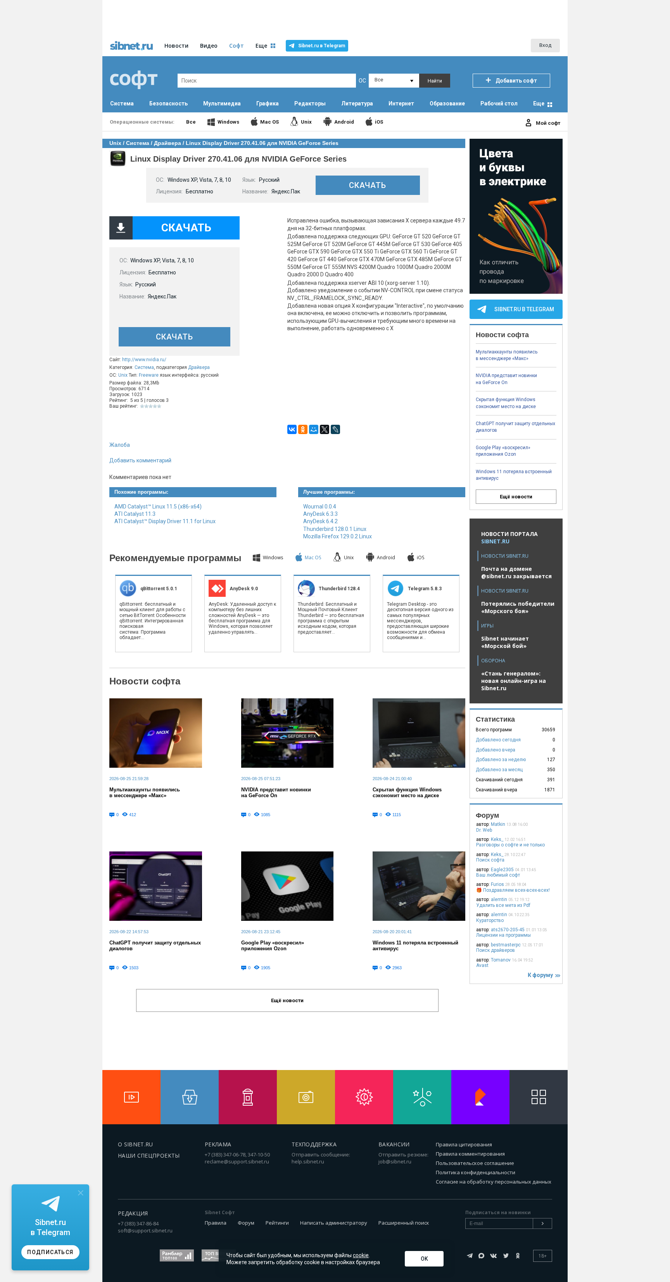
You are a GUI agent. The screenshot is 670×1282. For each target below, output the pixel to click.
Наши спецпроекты (149, 1155)
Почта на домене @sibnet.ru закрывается (516, 572)
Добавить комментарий (140, 460)
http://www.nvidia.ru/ (144, 359)
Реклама (218, 1144)
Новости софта (144, 681)
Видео (209, 45)
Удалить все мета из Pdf (503, 905)
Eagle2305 (502, 869)
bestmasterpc (506, 945)
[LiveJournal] (335, 429)
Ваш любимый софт (498, 875)
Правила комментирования (470, 1153)
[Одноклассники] (302, 429)
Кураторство (490, 920)
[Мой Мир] (313, 429)
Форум (246, 1222)
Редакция (133, 1213)
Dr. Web (484, 830)
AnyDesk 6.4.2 (320, 521)
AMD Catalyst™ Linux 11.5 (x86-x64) (158, 506)
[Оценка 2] (146, 406)
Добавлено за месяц (499, 769)
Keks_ (497, 839)
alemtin (499, 899)
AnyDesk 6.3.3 (320, 514)
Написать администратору (333, 1222)
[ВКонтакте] (292, 429)
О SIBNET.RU (135, 1144)
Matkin (498, 824)
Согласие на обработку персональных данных (493, 1181)
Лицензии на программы (503, 935)
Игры (487, 625)
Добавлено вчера (495, 750)
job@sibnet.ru (394, 1161)
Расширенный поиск (403, 1222)
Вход (545, 44)
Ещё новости (516, 497)
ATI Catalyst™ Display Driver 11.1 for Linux (165, 521)
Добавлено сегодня (498, 740)
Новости (176, 45)
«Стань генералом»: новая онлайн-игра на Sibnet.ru (513, 681)
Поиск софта (490, 860)
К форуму (541, 975)
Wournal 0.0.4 (319, 506)
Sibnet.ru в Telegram (321, 45)
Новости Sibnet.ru (504, 556)
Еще (538, 103)
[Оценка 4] (155, 406)
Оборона (493, 660)
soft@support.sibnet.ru (145, 1230)
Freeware (149, 375)
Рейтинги (277, 1222)
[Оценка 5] (159, 406)
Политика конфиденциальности (475, 1172)
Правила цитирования (464, 1144)
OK (424, 1259)
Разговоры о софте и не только (510, 845)
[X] (324, 429)
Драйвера (199, 367)
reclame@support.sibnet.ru (237, 1161)
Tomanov (501, 960)
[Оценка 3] (151, 406)
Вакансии (394, 1144)
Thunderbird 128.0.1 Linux (334, 529)
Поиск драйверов (495, 950)
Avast (482, 965)
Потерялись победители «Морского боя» (517, 607)
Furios (497, 884)
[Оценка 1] (142, 406)
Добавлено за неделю (501, 759)
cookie (361, 1255)
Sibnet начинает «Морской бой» (505, 642)
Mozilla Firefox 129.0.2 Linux (337, 536)
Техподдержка (314, 1144)
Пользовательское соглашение (475, 1163)
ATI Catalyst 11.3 (134, 514)
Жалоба (119, 445)
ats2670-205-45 (508, 929)
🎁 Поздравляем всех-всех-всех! (513, 890)
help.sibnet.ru (308, 1161)
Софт (236, 45)
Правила (215, 1222)
